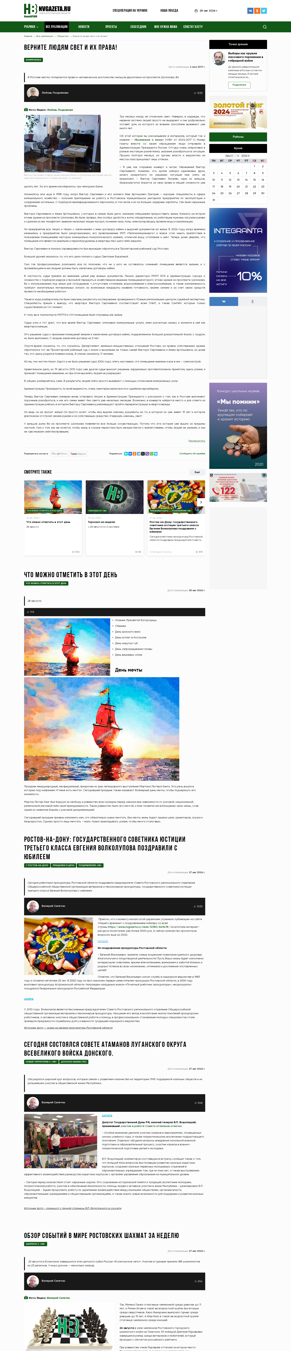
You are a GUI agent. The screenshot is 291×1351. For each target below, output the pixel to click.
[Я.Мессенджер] (126, 454)
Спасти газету (193, 27)
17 (213, 186)
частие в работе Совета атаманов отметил (152, 1126)
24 (213, 193)
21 (246, 186)
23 (262, 186)
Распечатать (197, 441)
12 (230, 180)
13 (238, 180)
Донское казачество (74, 1062)
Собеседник (138, 27)
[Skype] (155, 454)
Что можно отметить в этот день (44, 511)
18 (222, 186)
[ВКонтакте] (250, 11)
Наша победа (169, 11)
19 (230, 186)
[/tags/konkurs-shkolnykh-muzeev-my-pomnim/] (238, 426)
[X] (143, 454)
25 (221, 193)
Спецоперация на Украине (130, 11)
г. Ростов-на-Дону (37, 865)
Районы (238, 136)
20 (238, 186)
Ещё (197, 472)
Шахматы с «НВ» (35, 1244)
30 (262, 193)
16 (263, 180)
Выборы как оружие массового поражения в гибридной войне (245, 57)
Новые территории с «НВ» (41, 1062)
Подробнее (239, 85)
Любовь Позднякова (55, 92)
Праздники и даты (159, 511)
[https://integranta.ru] (238, 250)
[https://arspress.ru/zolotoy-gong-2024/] (238, 112)
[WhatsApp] (151, 454)
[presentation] (201, 502)
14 (246, 180)
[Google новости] (59, 453)
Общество (63, 36)
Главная (28, 36)
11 (222, 180)
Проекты (111, 27)
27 (238, 193)
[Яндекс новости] (78, 453)
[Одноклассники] (257, 11)
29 (254, 193)
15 (254, 180)
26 (230, 193)
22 (254, 186)
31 (213, 200)
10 (213, 180)
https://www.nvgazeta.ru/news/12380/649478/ (139, 927)
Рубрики (29, 27)
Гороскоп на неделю (101, 522)
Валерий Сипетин (162, 552)
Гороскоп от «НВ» (98, 511)
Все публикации (57, 27)
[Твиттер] (264, 11)
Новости (83, 27)
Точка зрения (238, 44)
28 (246, 193)
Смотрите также (38, 472)
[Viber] (147, 454)
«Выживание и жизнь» (149, 139)
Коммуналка (33, 60)
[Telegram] (138, 454)
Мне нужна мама (165, 27)
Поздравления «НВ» (181, 511)
